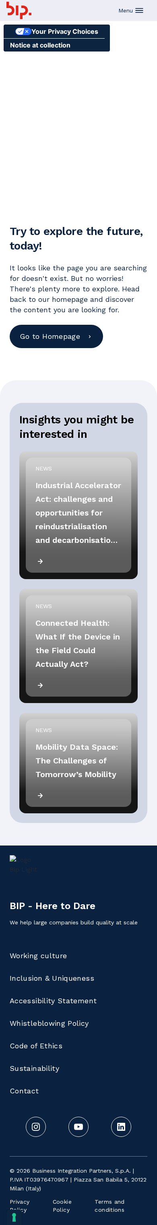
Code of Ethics (36, 1045)
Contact (24, 1091)
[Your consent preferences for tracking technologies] (14, 1217)
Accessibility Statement (53, 1000)
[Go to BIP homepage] (18, 10)
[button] (131, 10)
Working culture (38, 955)
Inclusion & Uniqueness (52, 978)
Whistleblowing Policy (49, 1023)
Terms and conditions (109, 1205)
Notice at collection (40, 45)
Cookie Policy (62, 1205)
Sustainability (34, 1068)
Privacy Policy (20, 1205)
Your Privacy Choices (64, 31)
